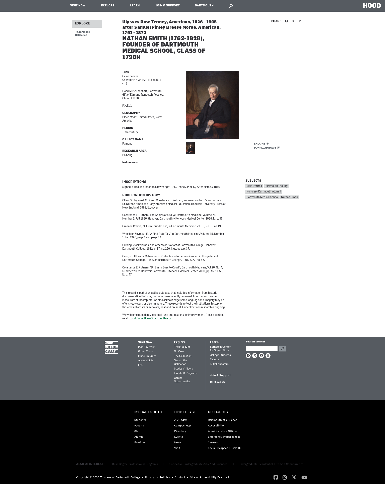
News (177, 442)
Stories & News (183, 368)
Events (178, 436)
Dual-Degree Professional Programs (135, 464)
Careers (213, 442)
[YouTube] (304, 477)
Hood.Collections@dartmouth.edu (150, 318)
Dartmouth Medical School (262, 197)
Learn (135, 5)
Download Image (265, 148)
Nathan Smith (289, 197)
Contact (180, 477)
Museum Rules (147, 356)
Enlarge (259, 144)
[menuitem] (149, 428)
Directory (180, 431)
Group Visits (145, 351)
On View (179, 351)
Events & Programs (186, 373)
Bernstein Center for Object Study (220, 348)
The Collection (182, 356)
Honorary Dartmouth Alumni (263, 191)
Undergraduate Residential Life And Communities (271, 464)
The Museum (182, 346)
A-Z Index (180, 420)
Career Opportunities (182, 380)
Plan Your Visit (146, 346)
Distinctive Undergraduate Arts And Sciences (198, 464)
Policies (165, 477)
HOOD (372, 5)
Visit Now (77, 5)
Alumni (139, 436)
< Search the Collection (82, 33)
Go (282, 348)
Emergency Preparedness (224, 436)
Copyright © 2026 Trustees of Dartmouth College (108, 477)
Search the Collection (180, 362)
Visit (177, 448)
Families (139, 442)
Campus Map (182, 425)
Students (140, 420)
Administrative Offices (223, 431)
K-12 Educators (219, 364)
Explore (107, 5)
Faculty (214, 359)
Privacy (150, 477)
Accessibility (146, 360)
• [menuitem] (142, 477)
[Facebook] (276, 477)
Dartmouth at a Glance (222, 420)
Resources (218, 412)
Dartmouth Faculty (276, 186)
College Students (220, 355)
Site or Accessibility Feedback (210, 477)
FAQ (140, 365)
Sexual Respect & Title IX (224, 448)
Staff (137, 431)
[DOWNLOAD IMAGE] (234, 105)
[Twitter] (294, 477)
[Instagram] (285, 477)
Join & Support (167, 5)
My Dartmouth (148, 412)
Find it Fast (185, 412)
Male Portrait (254, 186)
